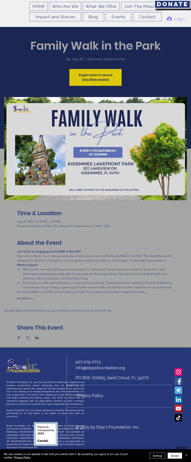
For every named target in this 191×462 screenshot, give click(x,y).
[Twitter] (178, 390)
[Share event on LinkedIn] (37, 337)
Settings (157, 456)
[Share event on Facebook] (19, 337)
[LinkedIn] (178, 399)
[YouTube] (178, 408)
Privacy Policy (22, 457)
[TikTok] (178, 417)
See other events (95, 79)
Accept (175, 456)
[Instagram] (178, 372)
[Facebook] (178, 381)
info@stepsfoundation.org (100, 367)
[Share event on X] (28, 337)
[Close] (186, 455)
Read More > (25, 298)
